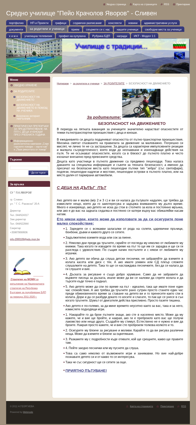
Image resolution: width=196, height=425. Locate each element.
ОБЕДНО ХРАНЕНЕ (25, 85)
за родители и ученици (86, 83)
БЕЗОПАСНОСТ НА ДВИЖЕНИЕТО (28, 98)
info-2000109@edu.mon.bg (25, 239)
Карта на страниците (145, 4)
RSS (166, 4)
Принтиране (183, 4)
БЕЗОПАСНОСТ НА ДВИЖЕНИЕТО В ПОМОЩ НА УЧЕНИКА (32, 108)
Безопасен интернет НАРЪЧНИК (28, 117)
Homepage (63, 83)
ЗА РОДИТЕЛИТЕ (24, 91)
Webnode (28, 412)
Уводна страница (116, 4)
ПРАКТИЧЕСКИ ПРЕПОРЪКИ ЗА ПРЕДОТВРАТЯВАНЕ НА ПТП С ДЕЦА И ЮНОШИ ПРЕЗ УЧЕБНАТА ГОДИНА (31, 130)
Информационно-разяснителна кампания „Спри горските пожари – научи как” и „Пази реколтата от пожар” (31, 145)
